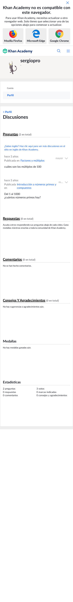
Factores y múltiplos (32, 160)
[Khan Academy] (16, 51)
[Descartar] (67, 2)
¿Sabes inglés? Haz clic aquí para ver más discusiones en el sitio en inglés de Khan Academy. (34, 148)
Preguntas (10, 134)
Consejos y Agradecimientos (24, 300)
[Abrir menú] (68, 51)
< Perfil (7, 112)
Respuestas (11, 218)
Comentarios (12, 259)
